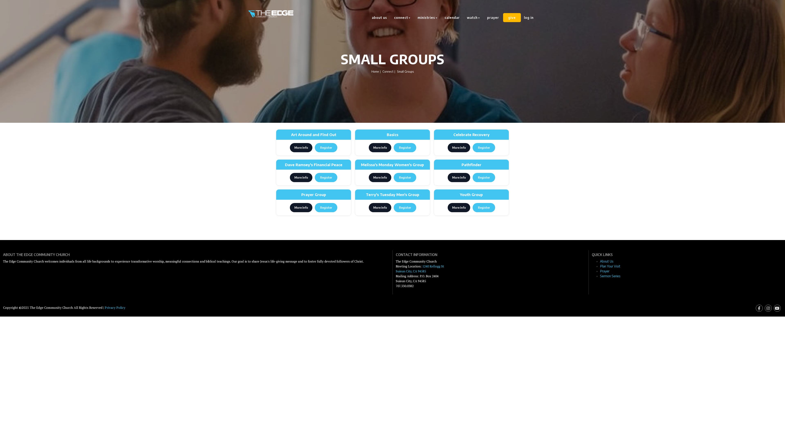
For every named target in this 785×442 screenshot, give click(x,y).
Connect (388, 71)
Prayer (493, 18)
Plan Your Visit (610, 266)
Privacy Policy (115, 307)
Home (375, 71)
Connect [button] (401, 18)
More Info (301, 147)
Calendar (452, 18)
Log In (529, 18)
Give (512, 18)
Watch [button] (473, 18)
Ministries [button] (427, 18)
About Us (379, 18)
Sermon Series (610, 276)
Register (326, 147)
